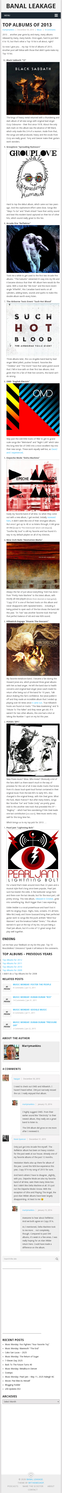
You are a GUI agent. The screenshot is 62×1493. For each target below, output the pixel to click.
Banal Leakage (31, 6)
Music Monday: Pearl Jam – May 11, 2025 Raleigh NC (29, 1377)
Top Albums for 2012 (12, 960)
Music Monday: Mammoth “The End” (22, 1348)
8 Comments (18, 988)
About (51, 1486)
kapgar (17, 1079)
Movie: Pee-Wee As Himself (17, 1381)
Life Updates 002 (13, 1389)
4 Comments (50, 30)
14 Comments (19, 1000)
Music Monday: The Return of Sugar (22, 1356)
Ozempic (9, 1373)
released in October (44, 899)
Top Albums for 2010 (12, 967)
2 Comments (18, 1029)
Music (39, 30)
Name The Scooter (33, 1486)
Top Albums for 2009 (12, 970)
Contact (33, 1490)
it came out (37, 703)
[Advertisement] (31, 1300)
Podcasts (12, 1486)
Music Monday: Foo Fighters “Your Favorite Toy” (27, 1344)
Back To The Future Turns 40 (18, 1364)
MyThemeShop (36, 1483)
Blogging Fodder (12, 1385)
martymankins (8, 30)
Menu (7, 15)
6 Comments (18, 1013)
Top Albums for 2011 (12, 963)
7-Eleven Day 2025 (14, 1360)
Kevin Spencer (20, 1139)
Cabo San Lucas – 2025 (16, 1352)
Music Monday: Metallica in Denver (21, 1368)
